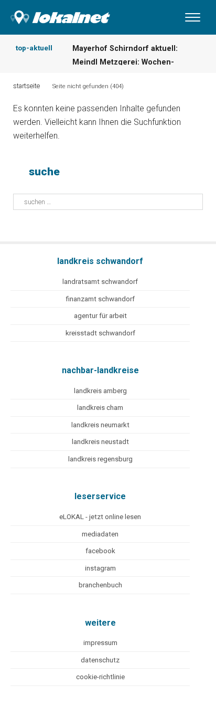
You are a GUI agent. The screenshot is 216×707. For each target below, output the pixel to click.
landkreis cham (100, 407)
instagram (100, 568)
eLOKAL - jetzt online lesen (100, 517)
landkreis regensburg (100, 459)
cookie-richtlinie (100, 677)
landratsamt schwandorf (100, 282)
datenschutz (100, 660)
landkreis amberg (100, 391)
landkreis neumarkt (100, 425)
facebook (100, 551)
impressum (100, 643)
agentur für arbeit (100, 316)
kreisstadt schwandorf (100, 333)
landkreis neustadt (100, 442)
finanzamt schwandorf (100, 299)
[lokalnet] (55, 15)
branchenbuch (100, 585)
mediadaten (100, 534)
